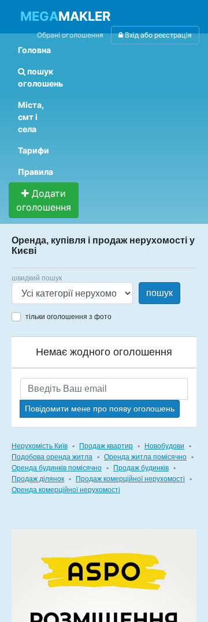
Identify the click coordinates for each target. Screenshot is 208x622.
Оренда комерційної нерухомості (66, 490)
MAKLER (65, 16)
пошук (159, 293)
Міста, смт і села (31, 117)
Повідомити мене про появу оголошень (99, 408)
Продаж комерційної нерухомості (130, 479)
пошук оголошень (40, 77)
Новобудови (164, 446)
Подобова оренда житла (52, 457)
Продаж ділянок (38, 479)
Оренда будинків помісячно (57, 468)
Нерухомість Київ (40, 446)
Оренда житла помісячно (145, 457)
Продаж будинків (141, 468)
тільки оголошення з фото (68, 317)
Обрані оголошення (70, 35)
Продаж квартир (106, 446)
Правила (35, 172)
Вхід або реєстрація (157, 35)
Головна (34, 50)
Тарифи (33, 150)
